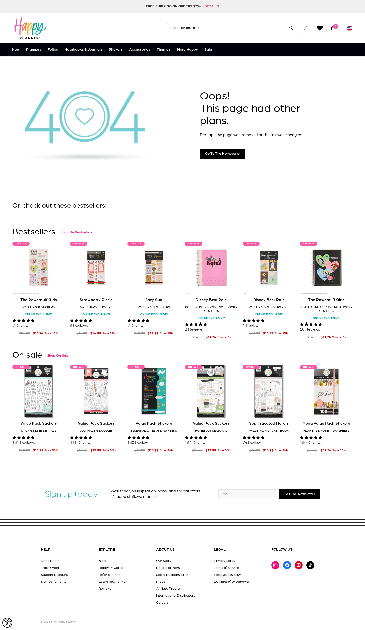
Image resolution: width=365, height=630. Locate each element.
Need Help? (50, 561)
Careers (162, 602)
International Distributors (175, 595)
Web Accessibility (227, 575)
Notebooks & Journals (83, 49)
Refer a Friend (109, 575)
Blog (102, 561)
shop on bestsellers (76, 232)
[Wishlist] (320, 28)
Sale (208, 49)
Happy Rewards (111, 568)
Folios (53, 49)
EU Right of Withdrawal (231, 581)
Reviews (105, 588)
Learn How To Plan (113, 581)
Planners (33, 49)
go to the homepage (222, 153)
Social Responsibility (172, 575)
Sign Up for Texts (53, 581)
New (16, 49)
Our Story (163, 561)
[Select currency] (349, 28)
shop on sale (58, 355)
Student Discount (54, 575)
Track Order (50, 568)
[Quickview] (58, 286)
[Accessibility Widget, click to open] (7, 623)
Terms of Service (226, 568)
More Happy (187, 49)
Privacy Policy (224, 561)
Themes (163, 49)
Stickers (116, 49)
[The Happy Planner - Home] (30, 28)
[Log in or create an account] (306, 28)
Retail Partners (168, 568)
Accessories (139, 49)
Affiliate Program (169, 588)
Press (160, 581)
